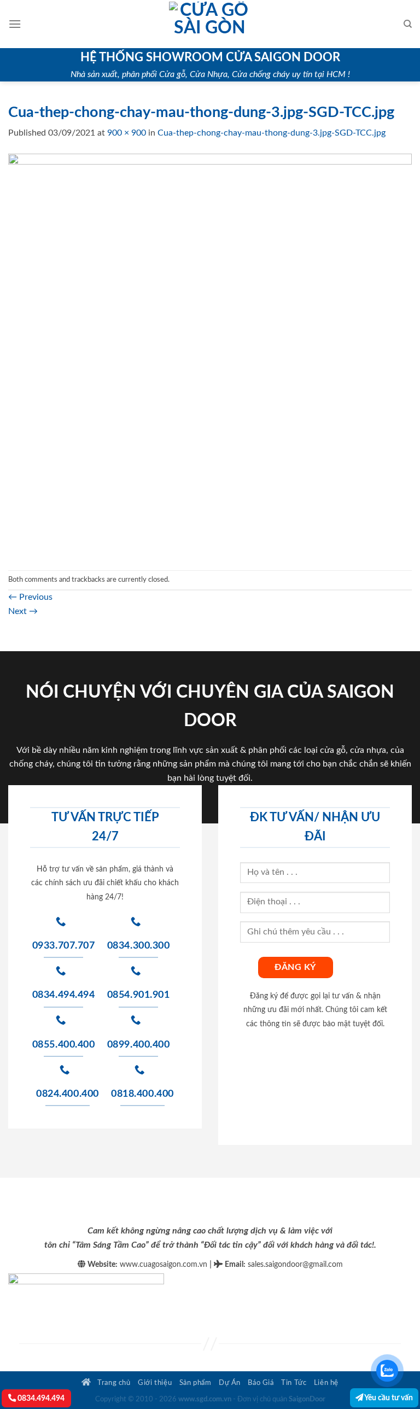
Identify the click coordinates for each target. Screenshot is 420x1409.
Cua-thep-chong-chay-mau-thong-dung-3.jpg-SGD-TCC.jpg (272, 132)
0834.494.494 (40, 1398)
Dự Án (230, 1383)
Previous (30, 597)
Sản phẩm (195, 1383)
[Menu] (14, 23)
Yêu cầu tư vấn (388, 1398)
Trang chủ (113, 1383)
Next (23, 611)
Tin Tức (293, 1383)
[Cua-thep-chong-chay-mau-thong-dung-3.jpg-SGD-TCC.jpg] (210, 354)
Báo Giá (260, 1383)
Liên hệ (326, 1383)
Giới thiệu (155, 1383)
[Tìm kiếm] (408, 24)
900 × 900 (126, 132)
